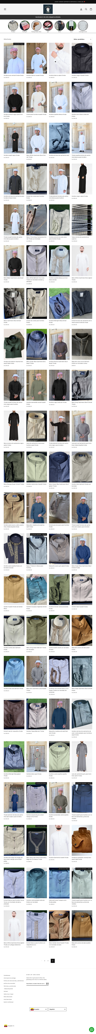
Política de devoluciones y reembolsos (14, 980)
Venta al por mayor (8, 994)
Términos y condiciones (10, 986)
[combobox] (39, 1009)
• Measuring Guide (8, 988)
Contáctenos (7, 975)
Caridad (6, 991)
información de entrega (10, 978)
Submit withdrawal (8, 1002)
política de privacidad (9, 983)
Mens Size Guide (8, 996)
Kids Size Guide (8, 999)
